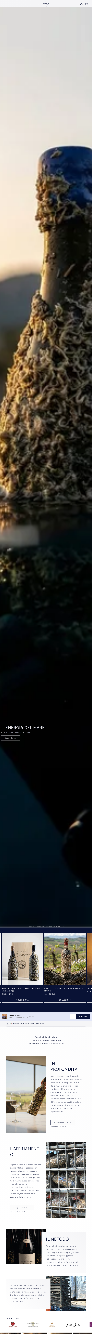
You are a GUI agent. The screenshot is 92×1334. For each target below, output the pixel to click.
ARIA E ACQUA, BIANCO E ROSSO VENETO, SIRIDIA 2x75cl (21, 989)
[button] (46, 1023)
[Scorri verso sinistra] (41, 1008)
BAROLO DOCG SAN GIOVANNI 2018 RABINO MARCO (64, 989)
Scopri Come (10, 738)
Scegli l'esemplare (22, 1208)
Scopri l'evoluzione (62, 1122)
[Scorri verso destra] (50, 1008)
